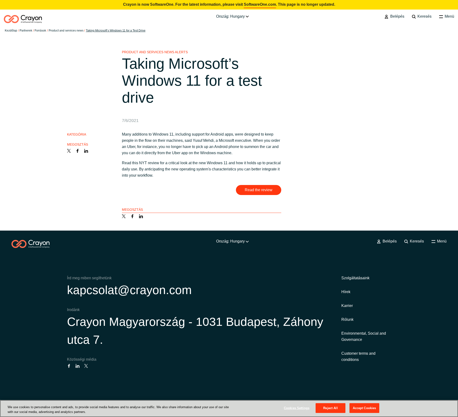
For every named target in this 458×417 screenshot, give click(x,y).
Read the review (258, 190)
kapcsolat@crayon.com (129, 290)
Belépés (396, 16)
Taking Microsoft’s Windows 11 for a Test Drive (116, 30)
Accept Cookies (364, 408)
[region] (229, 408)
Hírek (345, 292)
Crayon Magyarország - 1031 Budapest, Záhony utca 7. (195, 330)
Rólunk (347, 319)
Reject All (330, 408)
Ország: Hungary (231, 16)
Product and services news (66, 30)
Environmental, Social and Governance (363, 336)
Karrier (347, 306)
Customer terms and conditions (358, 356)
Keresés (424, 16)
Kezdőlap (11, 30)
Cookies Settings (296, 408)
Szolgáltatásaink (355, 278)
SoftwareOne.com (260, 4)
